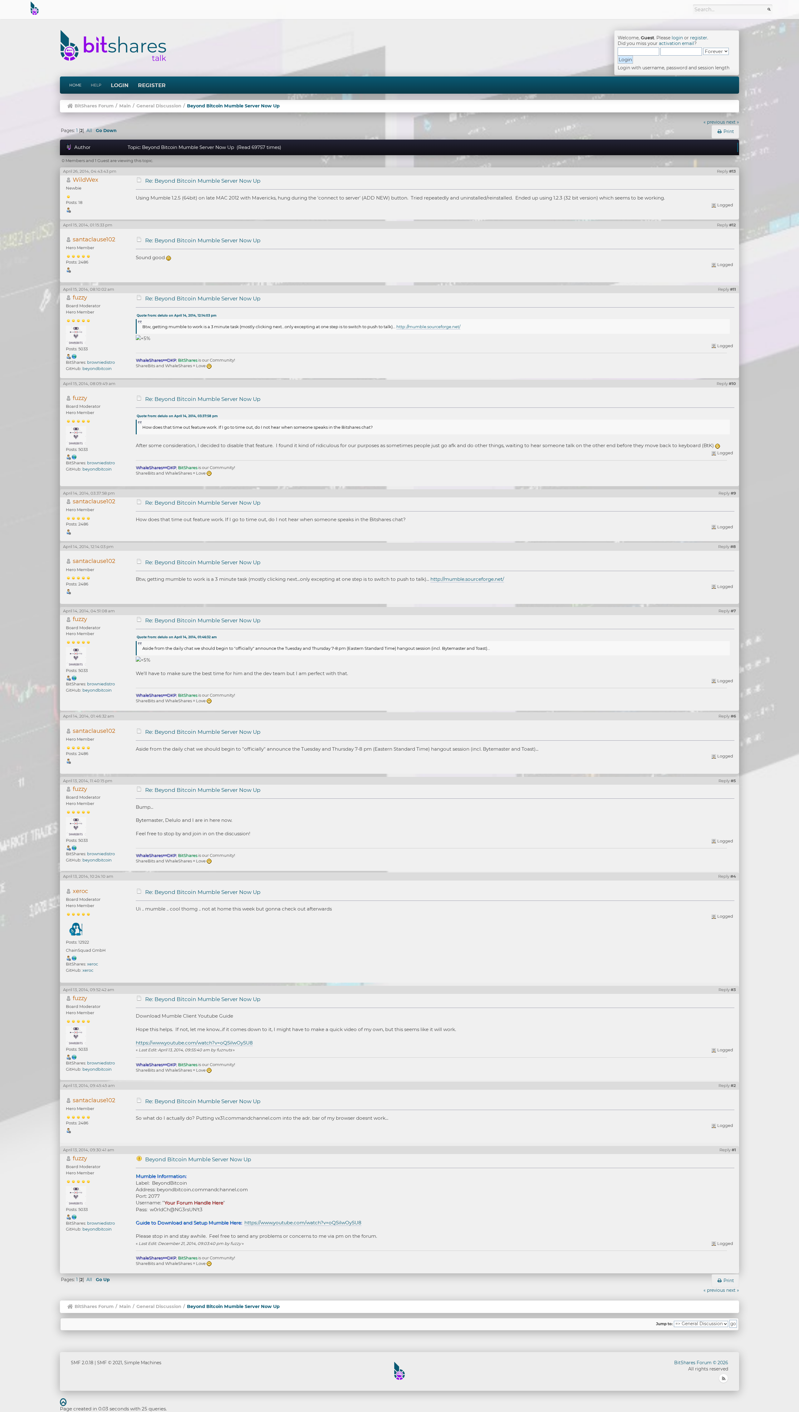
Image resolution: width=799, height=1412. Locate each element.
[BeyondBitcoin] (74, 355)
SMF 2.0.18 (82, 1362)
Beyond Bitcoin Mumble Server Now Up (198, 1159)
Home (75, 85)
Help (96, 85)
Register (152, 85)
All (89, 130)
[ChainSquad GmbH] (74, 957)
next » (732, 122)
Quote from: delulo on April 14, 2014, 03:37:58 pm (177, 416)
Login (120, 85)
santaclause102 (94, 239)
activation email (676, 43)
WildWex (85, 179)
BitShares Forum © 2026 (701, 1362)
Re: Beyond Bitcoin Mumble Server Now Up (203, 181)
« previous (714, 122)
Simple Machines (142, 1362)
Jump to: (664, 1324)
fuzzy (80, 297)
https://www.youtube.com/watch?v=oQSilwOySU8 (194, 1043)
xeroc (80, 891)
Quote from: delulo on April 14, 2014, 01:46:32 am (177, 637)
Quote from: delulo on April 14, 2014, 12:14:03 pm (176, 316)
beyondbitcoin (97, 368)
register (698, 38)
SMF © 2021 (109, 1362)
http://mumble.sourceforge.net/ (428, 326)
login (677, 38)
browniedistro (101, 362)
